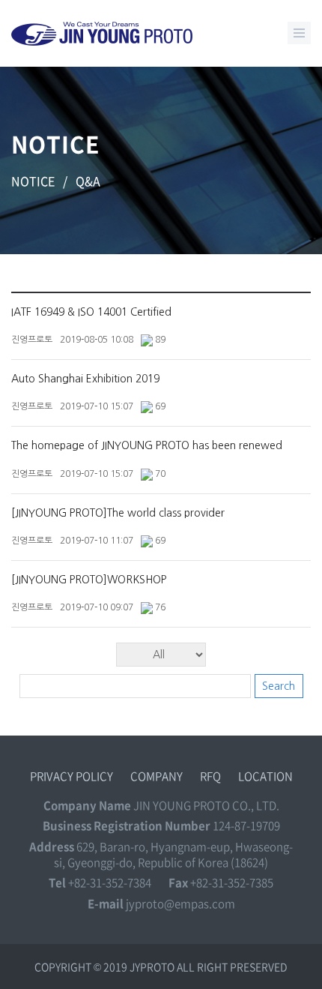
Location (265, 776)
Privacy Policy (71, 776)
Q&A (88, 181)
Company (156, 776)
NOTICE (33, 181)
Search (278, 686)
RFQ (210, 776)
